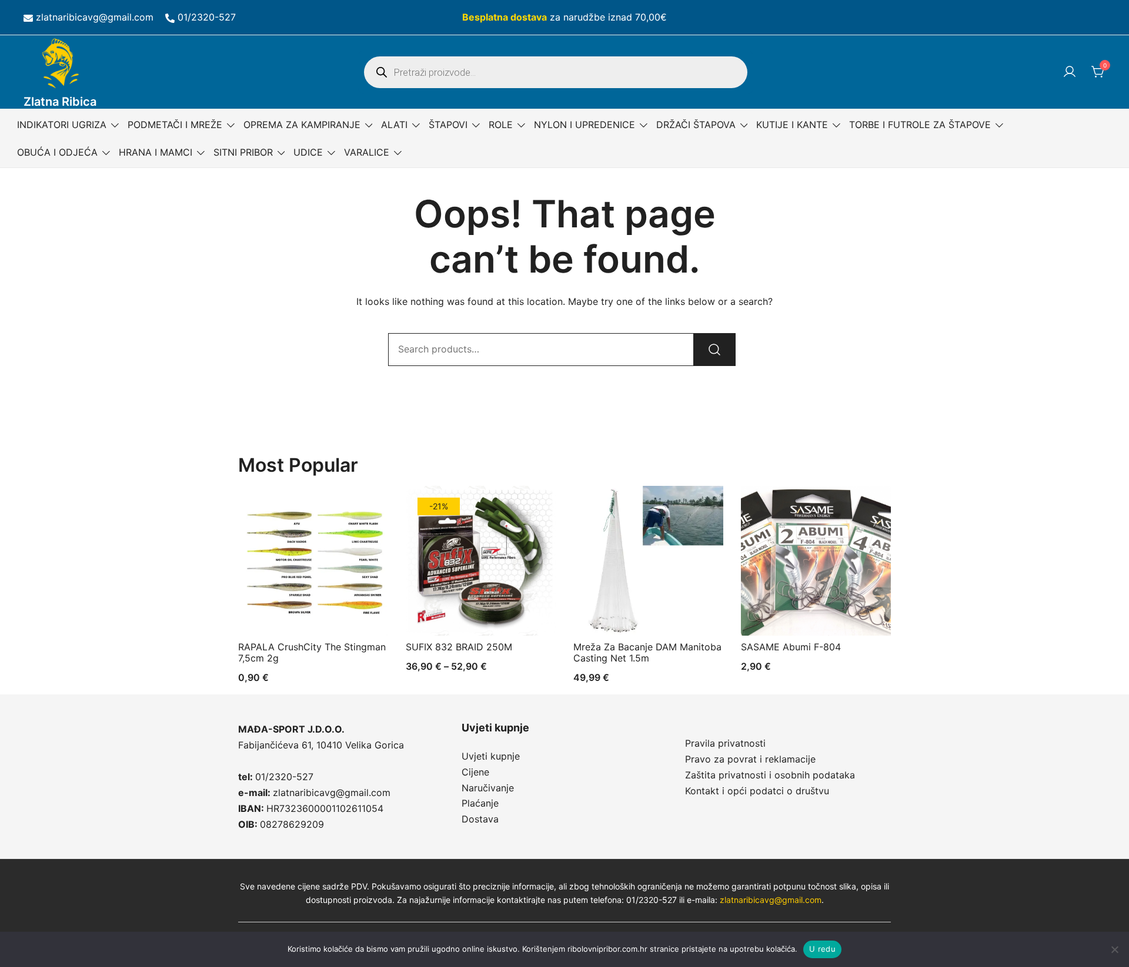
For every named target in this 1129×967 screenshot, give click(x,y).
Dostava (480, 819)
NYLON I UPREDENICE (584, 124)
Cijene (475, 772)
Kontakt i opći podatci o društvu (757, 791)
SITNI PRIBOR (243, 152)
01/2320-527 (207, 17)
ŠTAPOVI (448, 124)
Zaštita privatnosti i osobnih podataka (770, 775)
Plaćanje (480, 803)
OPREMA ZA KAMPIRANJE (301, 124)
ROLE (501, 124)
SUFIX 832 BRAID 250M (459, 647)
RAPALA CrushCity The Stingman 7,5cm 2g (312, 652)
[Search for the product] (714, 349)
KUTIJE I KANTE (792, 124)
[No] (1114, 949)
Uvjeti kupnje (491, 756)
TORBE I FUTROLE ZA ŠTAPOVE (920, 124)
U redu (822, 948)
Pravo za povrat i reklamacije (750, 759)
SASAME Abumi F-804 (791, 647)
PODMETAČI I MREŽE (175, 124)
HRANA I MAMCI (155, 152)
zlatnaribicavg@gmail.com (94, 17)
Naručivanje (488, 788)
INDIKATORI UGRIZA (61, 124)
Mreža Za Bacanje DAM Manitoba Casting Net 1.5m (647, 652)
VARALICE (366, 152)
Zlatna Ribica (60, 102)
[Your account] (1070, 72)
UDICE (308, 152)
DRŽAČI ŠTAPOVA (696, 124)
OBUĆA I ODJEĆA (57, 152)
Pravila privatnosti (725, 743)
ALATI (394, 124)
